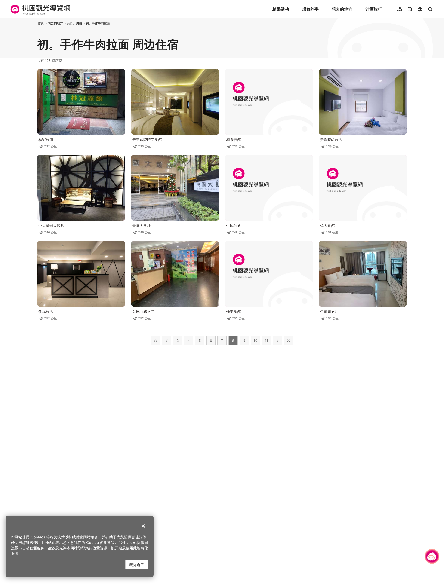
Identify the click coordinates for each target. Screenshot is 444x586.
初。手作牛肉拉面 (98, 23)
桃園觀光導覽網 (39, 9)
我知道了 (136, 564)
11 (266, 341)
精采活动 (280, 9)
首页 (41, 23)
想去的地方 (342, 9)
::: (35, 23)
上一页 (166, 340)
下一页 (277, 340)
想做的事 (310, 9)
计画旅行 (373, 9)
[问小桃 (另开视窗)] (432, 556)
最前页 (155, 340)
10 (255, 341)
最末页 (288, 340)
